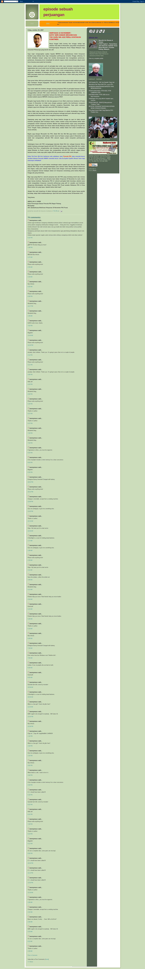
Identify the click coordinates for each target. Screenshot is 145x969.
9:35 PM (30, 472)
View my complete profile (96, 58)
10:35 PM (30, 863)
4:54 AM (30, 599)
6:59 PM (30, 296)
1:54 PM (30, 746)
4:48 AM (30, 951)
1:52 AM (30, 912)
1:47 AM (30, 257)
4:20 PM (30, 384)
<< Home (30, 961)
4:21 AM (30, 589)
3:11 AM (30, 570)
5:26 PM (30, 404)
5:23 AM (30, 609)
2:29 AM (30, 560)
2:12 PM (30, 355)
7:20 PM (30, 433)
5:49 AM (30, 619)
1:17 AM (30, 540)
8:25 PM (30, 452)
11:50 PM (30, 882)
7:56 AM (30, 658)
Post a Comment (32, 955)
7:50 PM (30, 443)
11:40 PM (30, 511)
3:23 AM (30, 931)
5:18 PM (30, 795)
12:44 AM (30, 531)
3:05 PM (30, 765)
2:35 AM (30, 267)
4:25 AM (30, 286)
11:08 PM (30, 501)
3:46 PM (30, 775)
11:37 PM (30, 306)
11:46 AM (30, 335)
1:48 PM (30, 247)
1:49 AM (30, 550)
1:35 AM (30, 316)
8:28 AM (30, 667)
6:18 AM (30, 628)
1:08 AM (30, 902)
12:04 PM (30, 716)
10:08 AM (30, 687)
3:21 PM (30, 365)
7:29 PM (30, 824)
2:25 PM (30, 755)
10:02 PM (30, 482)
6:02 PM (30, 804)
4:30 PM (30, 785)
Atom (46, 959)
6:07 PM (30, 413)
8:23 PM (30, 834)
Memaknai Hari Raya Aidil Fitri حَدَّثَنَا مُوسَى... (101, 84)
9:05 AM (30, 677)
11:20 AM (30, 707)
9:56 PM (30, 853)
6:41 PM (30, 814)
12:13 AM (30, 521)
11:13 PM (30, 873)
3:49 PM (30, 374)
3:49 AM (30, 579)
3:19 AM (30, 277)
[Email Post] (61, 211)
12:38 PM (30, 726)
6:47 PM (30, 423)
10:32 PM (30, 492)
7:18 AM (30, 648)
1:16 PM (30, 736)
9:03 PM (30, 462)
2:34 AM (30, 922)
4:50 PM (30, 394)
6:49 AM (30, 638)
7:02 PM (30, 325)
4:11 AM (30, 941)
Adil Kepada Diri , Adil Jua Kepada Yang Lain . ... (103, 82)
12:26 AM (30, 892)
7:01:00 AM (56, 211)
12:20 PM (30, 345)
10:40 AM (30, 697)
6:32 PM (30, 237)
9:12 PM (30, 843)
